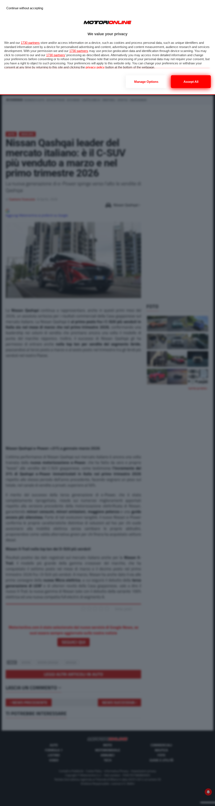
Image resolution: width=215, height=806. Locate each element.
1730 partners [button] (30, 42)
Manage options (146, 81)
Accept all (191, 81)
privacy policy (95, 67)
